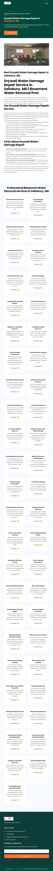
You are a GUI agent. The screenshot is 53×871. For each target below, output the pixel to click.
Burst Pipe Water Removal (15, 380)
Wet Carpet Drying (38, 586)
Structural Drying (38, 276)
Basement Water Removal (15, 227)
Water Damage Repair (38, 761)
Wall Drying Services (38, 686)
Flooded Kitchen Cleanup (38, 352)
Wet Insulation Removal (38, 711)
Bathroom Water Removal (15, 711)
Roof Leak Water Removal (14, 586)
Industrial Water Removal (14, 507)
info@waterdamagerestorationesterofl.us (17, 837)
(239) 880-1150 (11, 33)
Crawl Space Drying (38, 482)
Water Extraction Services (15, 199)
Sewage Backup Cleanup (38, 227)
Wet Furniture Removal (15, 405)
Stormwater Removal (15, 250)
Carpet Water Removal (15, 276)
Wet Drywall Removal (38, 301)
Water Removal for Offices (38, 635)
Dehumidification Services (15, 456)
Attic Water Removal (38, 405)
